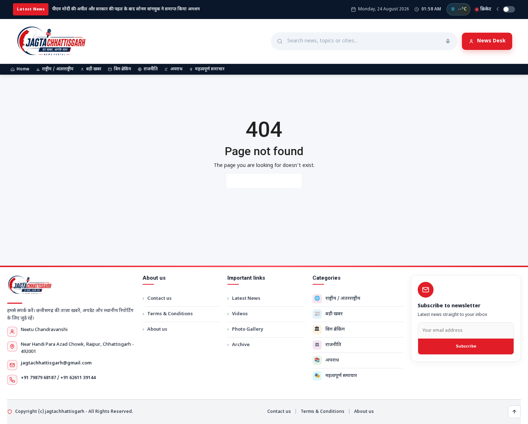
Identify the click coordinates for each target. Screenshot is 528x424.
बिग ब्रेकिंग (122, 69)
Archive (241, 345)
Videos (240, 314)
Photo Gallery (247, 329)
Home (23, 69)
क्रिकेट (485, 9)
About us (157, 329)
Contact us (159, 298)
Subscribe (466, 346)
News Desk (491, 41)
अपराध (176, 69)
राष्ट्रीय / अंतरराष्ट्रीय (58, 69)
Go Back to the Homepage (264, 180)
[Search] (447, 41)
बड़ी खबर (93, 69)
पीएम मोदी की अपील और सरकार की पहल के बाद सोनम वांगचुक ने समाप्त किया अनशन (126, 9)
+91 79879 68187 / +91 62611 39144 (58, 378)
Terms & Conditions (170, 314)
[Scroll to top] (514, 411)
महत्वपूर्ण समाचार (209, 69)
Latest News (246, 298)
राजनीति (151, 69)
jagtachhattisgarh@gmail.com (56, 363)
